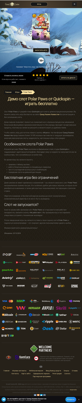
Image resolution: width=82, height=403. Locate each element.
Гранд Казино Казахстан (49, 114)
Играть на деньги (68, 78)
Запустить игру (41, 50)
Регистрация (57, 374)
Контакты (15, 374)
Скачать (67, 374)
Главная (8, 92)
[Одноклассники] (38, 395)
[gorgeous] (47, 75)
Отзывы (75, 371)
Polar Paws (27, 92)
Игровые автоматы (19, 371)
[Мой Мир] (44, 395)
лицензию (73, 390)
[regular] (40, 75)
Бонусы (66, 371)
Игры (17, 92)
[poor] (37, 75)
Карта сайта (25, 374)
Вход (39, 4)
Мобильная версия (36, 371)
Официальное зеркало (41, 374)
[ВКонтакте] (35, 395)
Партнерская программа (42, 376)
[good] (44, 75)
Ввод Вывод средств (53, 371)
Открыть (70, 399)
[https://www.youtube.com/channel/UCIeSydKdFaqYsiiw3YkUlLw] (41, 366)
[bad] (33, 75)
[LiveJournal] (47, 395)
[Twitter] (41, 395)
